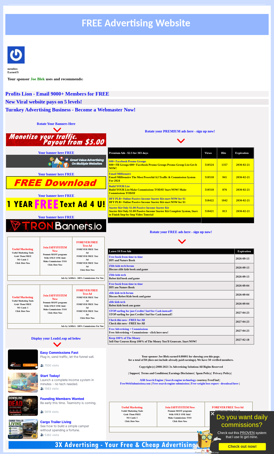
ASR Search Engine (151, 380)
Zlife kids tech (117, 274)
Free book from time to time (126, 256)
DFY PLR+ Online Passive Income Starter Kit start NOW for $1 (147, 198)
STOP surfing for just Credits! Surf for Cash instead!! (140, 311)
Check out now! (242, 446)
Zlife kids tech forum (121, 265)
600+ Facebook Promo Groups (127, 161)
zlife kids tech (117, 302)
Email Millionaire (120, 173)
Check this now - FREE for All (127, 320)
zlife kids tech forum (121, 293)
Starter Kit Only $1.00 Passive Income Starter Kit (139, 207)
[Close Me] (212, 413)
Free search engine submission (170, 383)
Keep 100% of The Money (124, 338)
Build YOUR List (119, 186)
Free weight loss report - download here (214, 383)
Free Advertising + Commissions (128, 329)
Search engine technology (180, 380)
